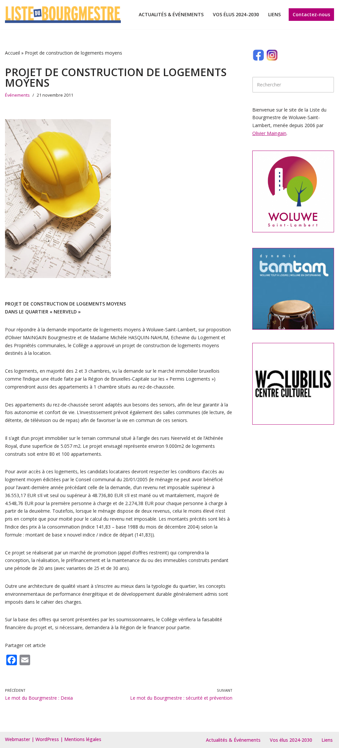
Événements (17, 95)
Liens (274, 14)
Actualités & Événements (171, 14)
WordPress (47, 739)
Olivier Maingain (269, 133)
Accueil (12, 53)
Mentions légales (82, 739)
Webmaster (17, 739)
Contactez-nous (311, 14)
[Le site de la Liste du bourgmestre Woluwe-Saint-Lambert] (63, 14)
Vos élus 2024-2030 (236, 14)
